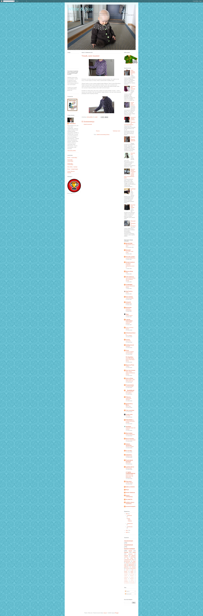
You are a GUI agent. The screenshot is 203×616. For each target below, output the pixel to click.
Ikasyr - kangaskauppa (72, 169)
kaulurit (132, 577)
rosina (127, 292)
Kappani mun (129, 303)
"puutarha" (126, 574)
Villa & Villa (128, 406)
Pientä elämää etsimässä (129, 461)
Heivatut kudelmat (130, 262)
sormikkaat (126, 581)
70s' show (130, 558)
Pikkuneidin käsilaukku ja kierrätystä (133, 223)
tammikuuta (129, 526)
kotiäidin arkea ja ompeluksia (130, 503)
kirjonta (125, 571)
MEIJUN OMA (129, 243)
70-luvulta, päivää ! (130, 256)
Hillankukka (128, 307)
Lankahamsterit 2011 (129, 559)
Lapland (125, 575)
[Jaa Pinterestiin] (107, 117)
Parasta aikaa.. (129, 468)
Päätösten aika (129, 456)
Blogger (116, 612)
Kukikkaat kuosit (130, 345)
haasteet (126, 555)
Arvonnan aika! (133, 153)
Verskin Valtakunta (130, 492)
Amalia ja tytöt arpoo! (130, 434)
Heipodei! (128, 346)
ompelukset (128, 545)
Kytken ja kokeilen (130, 486)
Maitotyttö (128, 250)
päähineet (126, 567)
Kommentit (128, 594)
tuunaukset (132, 582)
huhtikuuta (129, 515)
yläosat (126, 552)
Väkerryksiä (128, 481)
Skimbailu (132, 575)
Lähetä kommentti (88, 124)
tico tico (132, 581)
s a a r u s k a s (129, 327)
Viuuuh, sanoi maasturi (133, 104)
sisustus (126, 572)
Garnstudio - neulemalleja (70, 160)
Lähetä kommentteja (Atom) (103, 134)
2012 (127, 513)
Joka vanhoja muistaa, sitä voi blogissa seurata (130, 279)
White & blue (80, 9)
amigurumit (126, 577)
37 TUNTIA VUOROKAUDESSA (130, 473)
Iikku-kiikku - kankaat (72, 166)
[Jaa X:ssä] (104, 117)
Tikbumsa (128, 397)
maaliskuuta (130, 523)
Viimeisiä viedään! (130, 446)
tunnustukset (126, 582)
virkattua (134, 567)
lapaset (127, 562)
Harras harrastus (130, 438)
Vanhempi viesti (116, 131)
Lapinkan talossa (130, 466)
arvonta (127, 568)
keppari (127, 328)
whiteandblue (72, 123)
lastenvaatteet (129, 549)
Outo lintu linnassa (130, 370)
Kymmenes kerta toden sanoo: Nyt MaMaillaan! (129, 476)
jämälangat (133, 556)
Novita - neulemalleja (72, 157)
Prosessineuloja (130, 385)
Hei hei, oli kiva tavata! (130, 439)
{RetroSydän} (129, 433)
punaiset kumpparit (130, 506)
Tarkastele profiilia (71, 150)
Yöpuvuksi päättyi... (130, 298)
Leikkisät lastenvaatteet (129, 320)
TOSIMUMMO (129, 284)
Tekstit (127, 591)
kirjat (132, 569)
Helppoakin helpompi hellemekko (133, 139)
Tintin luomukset (130, 410)
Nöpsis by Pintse (130, 365)
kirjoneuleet (133, 568)
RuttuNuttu (128, 426)
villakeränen (129, 454)
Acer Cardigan (129, 335)
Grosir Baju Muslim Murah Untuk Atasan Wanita (130, 359)
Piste (127, 272)
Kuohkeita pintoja (129, 386)
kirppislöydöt (131, 564)
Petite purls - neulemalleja (70, 164)
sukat (134, 552)
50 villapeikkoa (129, 357)
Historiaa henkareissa (130, 258)
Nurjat (127, 489)
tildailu (132, 572)
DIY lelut (132, 574)
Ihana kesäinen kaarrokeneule (133, 72)
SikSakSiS (128, 302)
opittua (131, 571)
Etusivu (98, 131)
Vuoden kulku (129, 414)
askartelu (130, 554)
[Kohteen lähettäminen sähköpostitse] (101, 117)
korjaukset (132, 578)
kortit (125, 565)
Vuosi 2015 (128, 340)
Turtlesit (127, 366)
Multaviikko (128, 462)
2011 (127, 530)
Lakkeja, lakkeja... (129, 482)
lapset (130, 550)
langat (134, 561)
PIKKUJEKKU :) (129, 420)
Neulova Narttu (129, 271)
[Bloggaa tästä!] (103, 117)
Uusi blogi (128, 415)
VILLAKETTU (129, 499)
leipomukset (131, 565)
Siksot (127, 350)
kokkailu (125, 578)
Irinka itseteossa (130, 276)
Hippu (127, 314)
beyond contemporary (129, 496)
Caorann (128, 339)
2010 (127, 532)
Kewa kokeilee (129, 296)
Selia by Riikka (129, 378)
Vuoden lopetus (129, 315)
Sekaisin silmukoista (128, 444)
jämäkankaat (127, 561)
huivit (127, 569)
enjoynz (105, 612)
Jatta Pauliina (129, 291)
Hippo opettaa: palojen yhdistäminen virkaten (130, 373)
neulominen (128, 541)
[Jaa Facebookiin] (106, 117)
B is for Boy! (129, 450)
